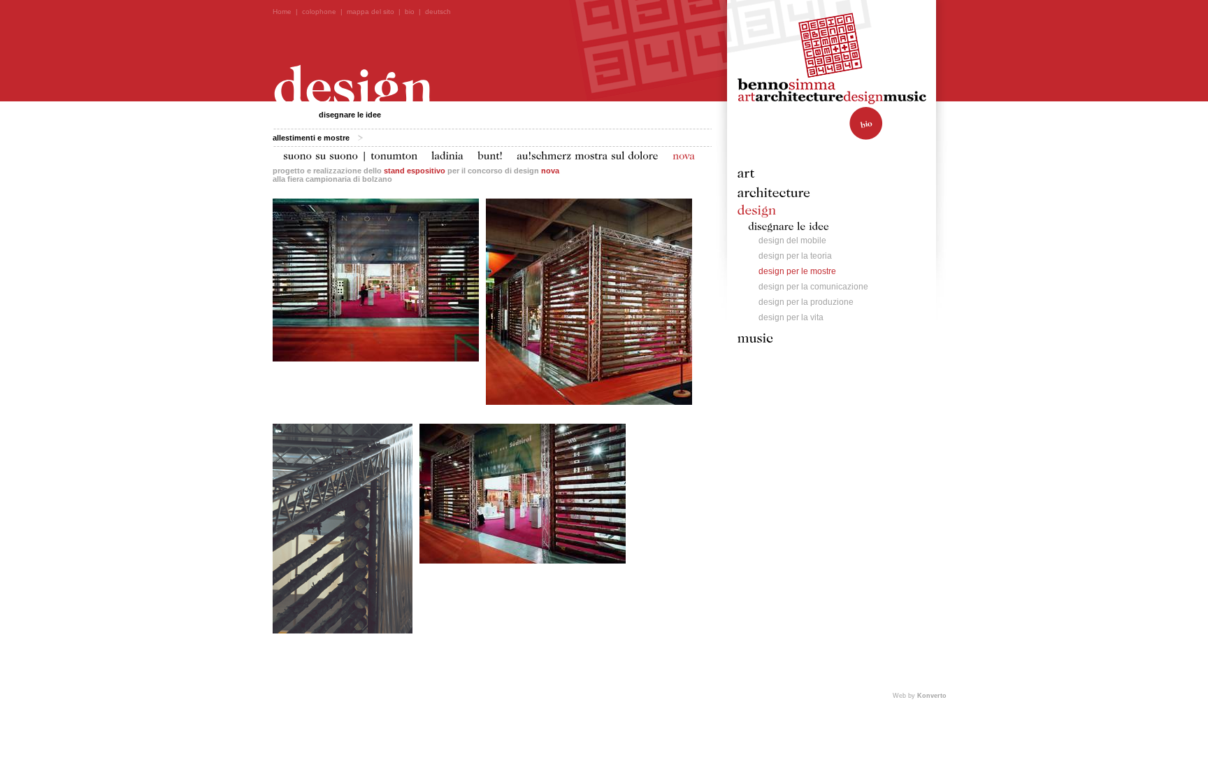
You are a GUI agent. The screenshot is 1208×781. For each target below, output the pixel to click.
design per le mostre (797, 271)
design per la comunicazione (813, 287)
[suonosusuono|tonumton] (350, 154)
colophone (319, 11)
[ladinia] (447, 154)
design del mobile (792, 240)
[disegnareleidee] (788, 225)
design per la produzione (806, 302)
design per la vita (791, 317)
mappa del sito (370, 11)
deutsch (438, 11)
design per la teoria (795, 256)
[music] (756, 337)
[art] (746, 172)
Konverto (932, 695)
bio (410, 11)
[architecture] (774, 191)
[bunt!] (490, 154)
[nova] (684, 154)
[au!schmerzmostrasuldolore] (588, 154)
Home (282, 11)
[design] (757, 209)
